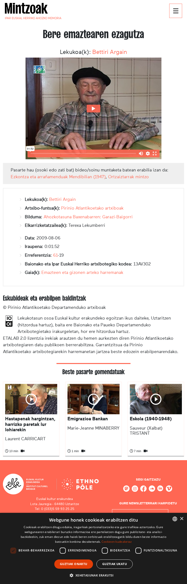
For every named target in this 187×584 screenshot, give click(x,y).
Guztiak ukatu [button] (114, 564)
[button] (93, 575)
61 (55, 255)
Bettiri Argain (109, 52)
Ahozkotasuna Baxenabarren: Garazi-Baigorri (88, 216)
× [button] (181, 519)
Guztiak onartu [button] (73, 564)
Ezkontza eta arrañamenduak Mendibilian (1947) (58, 176)
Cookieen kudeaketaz (117, 542)
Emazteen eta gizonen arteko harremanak (82, 272)
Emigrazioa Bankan (87, 418)
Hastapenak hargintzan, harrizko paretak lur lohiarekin (30, 424)
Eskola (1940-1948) (151, 418)
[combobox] (174, 518)
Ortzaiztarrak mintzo (128, 176)
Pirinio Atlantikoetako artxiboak (92, 208)
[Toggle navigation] (175, 11)
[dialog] (93, 548)
